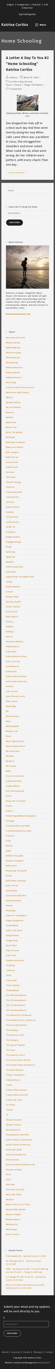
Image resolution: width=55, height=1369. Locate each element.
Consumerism (12, 497)
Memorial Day (12, 716)
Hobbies (10, 626)
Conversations (13, 507)
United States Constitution (19, 1140)
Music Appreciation (15, 741)
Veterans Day (12, 1160)
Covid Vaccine (12, 522)
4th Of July (11, 382)
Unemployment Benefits (17, 1135)
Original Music (13, 786)
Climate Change (13, 482)
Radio (8, 851)
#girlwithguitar (13, 347)
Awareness (11, 422)
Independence (13, 646)
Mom (8, 721)
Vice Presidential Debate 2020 (20, 1164)
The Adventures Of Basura (18, 1015)
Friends (9, 592)
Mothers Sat (12, 731)
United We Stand (14, 1150)
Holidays (10, 631)
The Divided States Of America (21, 1020)
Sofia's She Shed (14, 930)
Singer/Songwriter (15, 920)
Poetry (17, 85)
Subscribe (14, 222)
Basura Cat (11, 427)
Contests (10, 502)
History (9, 622)
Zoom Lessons (13, 1234)
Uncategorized (13, 1130)
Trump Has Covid (14, 1100)
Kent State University (16, 681)
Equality (10, 562)
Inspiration (11, 651)
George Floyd (12, 597)
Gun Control (11, 612)
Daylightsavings (13, 542)
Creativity (10, 532)
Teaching (10, 965)
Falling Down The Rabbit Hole (20, 577)
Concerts (10, 487)
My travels (11, 766)
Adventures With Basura (17, 392)
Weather (10, 1199)
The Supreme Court (15, 1055)
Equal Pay (10, 557)
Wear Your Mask (13, 1194)
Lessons (10, 686)
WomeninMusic (13, 1219)
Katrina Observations (16, 676)
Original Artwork (14, 781)
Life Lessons (12, 691)
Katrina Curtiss (14, 25)
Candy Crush (12, 467)
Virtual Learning (14, 1170)
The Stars (10, 1050)
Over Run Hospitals (15, 791)
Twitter (9, 1110)
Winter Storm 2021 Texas (18, 1204)
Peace (9, 796)
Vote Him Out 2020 (15, 1189)
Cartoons (10, 472)
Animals (10, 417)
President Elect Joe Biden (18, 826)
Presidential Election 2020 (18, 831)
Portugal (10, 821)
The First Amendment (16, 1025)
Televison (10, 970)
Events (26, 1352)
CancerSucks (12, 462)
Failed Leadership (14, 567)
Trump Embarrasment (16, 1090)
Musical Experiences (15, 746)
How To (9, 636)
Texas (9, 975)
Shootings (11, 910)
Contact (49, 1352)
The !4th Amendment (16, 995)
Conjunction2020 (14, 492)
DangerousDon (13, 537)
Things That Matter (33, 85)
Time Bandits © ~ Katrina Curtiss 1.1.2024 (26, 1256)
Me (7, 711)
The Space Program (15, 1045)
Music (8, 736)
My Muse (10, 761)
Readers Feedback (15, 861)
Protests (10, 836)
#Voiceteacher (13, 372)
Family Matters (13, 587)
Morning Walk (12, 726)
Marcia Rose (12, 701)
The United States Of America (20, 1065)
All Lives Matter (13, 407)
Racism (9, 846)
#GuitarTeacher (13, 352)
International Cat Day (16, 656)
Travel (9, 1085)
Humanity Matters (15, 641)
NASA (8, 771)
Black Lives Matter (15, 447)
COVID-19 (10, 527)
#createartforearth (15, 337)
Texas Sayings (13, 985)
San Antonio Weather (16, 895)
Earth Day (10, 552)
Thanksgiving (12, 990)
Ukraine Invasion (14, 1120)
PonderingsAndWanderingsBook (21, 816)
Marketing (11, 706)
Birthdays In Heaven (15, 442)
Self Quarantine (13, 900)
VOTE (8, 1174)
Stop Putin (11, 955)
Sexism (9, 905)
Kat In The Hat (13, 661)
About (5, 1352)
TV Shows (10, 1105)
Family (9, 582)
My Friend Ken (13, 751)
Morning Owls (43, 1363)
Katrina (13, 77)
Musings (37, 1352)
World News (11, 1229)
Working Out (12, 1224)
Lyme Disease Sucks (15, 696)
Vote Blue (10, 1184)
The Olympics (12, 1040)
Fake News (11, 572)
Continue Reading (19, 173)
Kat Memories (13, 666)
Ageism (9, 397)
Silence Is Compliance (16, 915)
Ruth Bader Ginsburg (16, 881)
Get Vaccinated (13, 602)
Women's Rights (13, 1214)
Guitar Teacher (13, 606)
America (10, 412)
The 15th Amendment (16, 1000)
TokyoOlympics (13, 1080)
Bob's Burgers (12, 452)
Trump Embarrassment (17, 1095)
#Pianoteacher (13, 357)
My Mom (10, 756)
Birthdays (10, 437)
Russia (9, 875)
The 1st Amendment (15, 1005)
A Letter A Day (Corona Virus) (20, 387)
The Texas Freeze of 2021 (18, 1060)
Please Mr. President (16, 801)
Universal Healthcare (16, 1154)
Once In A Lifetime (15, 776)
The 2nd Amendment (16, 1010)
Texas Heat (11, 980)
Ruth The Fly (12, 885)
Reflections (11, 866)
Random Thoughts (15, 856)
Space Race (11, 945)
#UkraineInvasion (14, 367)
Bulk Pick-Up (12, 457)
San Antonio (12, 891)
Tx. (7, 1115)
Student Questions (15, 960)
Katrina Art (11, 671)
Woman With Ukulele (16, 1209)
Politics (9, 811)
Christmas (11, 477)
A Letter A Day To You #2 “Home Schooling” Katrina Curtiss (27, 64)
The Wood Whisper (15, 1070)
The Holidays (12, 1030)
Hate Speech (12, 616)
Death (9, 547)
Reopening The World (16, 871)
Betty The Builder (14, 432)
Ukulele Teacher (14, 1125)
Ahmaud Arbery (13, 402)
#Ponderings (12, 362)
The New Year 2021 (15, 1035)
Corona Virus (12, 517)
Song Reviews (12, 935)
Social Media (12, 925)
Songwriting (12, 940)
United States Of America (18, 1145)
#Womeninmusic (14, 377)
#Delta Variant (13, 343)
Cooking (10, 512)
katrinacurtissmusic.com (18, 314)
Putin (8, 841)
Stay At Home (12, 950)
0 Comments (16, 89)
